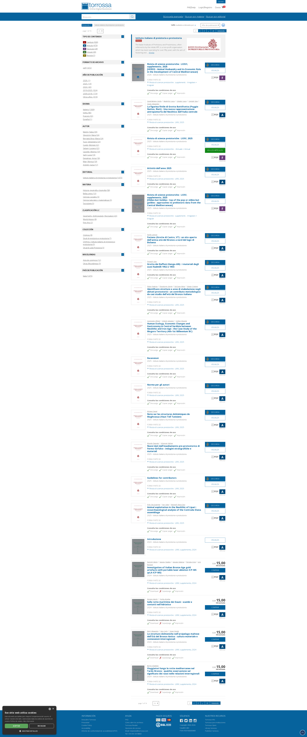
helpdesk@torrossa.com (139, 731)
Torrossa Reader (131, 725)
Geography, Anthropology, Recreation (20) (100, 216)
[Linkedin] (191, 721)
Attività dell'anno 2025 (159, 168)
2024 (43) (87, 87)
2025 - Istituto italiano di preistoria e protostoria (166, 114)
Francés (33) (88, 116)
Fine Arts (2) (88, 222)
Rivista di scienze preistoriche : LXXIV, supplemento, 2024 (172, 549)
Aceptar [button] (16, 726)
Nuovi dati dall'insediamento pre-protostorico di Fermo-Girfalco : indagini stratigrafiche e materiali (173, 449)
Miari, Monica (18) (90, 161)
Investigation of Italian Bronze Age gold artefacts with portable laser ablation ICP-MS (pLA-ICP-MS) (171, 570)
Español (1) (87, 119)
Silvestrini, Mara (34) (91, 135)
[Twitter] (186, 721)
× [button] (53, 709)
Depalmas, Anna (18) (91, 158)
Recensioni (153, 358)
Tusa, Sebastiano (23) (92, 141)
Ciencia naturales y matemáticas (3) (97, 200)
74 (213, 31)
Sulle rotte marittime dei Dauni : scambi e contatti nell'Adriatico (169, 603)
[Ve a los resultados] (132, 16)
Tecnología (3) (88, 203)
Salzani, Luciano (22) (91, 148)
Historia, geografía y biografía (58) (96, 190)
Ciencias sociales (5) (91, 197)
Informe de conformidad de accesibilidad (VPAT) (99, 731)
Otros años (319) (90, 97)
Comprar (215, 570)
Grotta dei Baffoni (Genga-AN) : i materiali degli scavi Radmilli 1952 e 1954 (173, 265)
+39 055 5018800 (135, 734)
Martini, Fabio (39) (90, 132)
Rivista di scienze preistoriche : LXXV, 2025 (166, 122)
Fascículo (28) (91, 49)
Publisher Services (211, 731)
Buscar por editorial (215, 16)
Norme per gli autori (158, 384)
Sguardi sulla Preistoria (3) (93, 247)
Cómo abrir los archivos (134, 722)
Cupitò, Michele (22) (91, 145)
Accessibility (86, 728)
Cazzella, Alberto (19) (91, 151)
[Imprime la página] (223, 25)
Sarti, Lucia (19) (89, 155)
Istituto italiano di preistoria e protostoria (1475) (102, 177)
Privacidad (85, 722)
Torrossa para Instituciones (215, 722)
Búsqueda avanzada (173, 16)
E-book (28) (90, 52)
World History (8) (90, 219)
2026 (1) (86, 80)
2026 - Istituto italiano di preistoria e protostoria (166, 74)
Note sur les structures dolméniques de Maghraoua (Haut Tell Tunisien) (168, 415)
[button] (195, 25)
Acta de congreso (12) (92, 260)
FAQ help (191, 7)
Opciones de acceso (133, 728)
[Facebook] (181, 721)
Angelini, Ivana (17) (90, 165)
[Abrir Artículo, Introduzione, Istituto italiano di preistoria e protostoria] (138, 546)
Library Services (211, 728)
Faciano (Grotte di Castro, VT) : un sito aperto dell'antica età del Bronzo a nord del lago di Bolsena (172, 240)
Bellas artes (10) (89, 193)
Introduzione (154, 539)
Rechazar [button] (42, 726)
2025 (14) (87, 83)
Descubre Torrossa (89, 720)
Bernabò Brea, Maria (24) (93, 138)
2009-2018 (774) (90, 93)
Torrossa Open (210, 725)
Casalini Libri (184, 728)
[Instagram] (195, 721)
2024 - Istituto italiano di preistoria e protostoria (166, 542)
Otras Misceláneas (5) (92, 263)
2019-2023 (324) (90, 90)
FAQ (126, 720)
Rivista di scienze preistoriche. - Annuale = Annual (169, 149)
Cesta (220, 7)
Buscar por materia (194, 16)
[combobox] (109, 16)
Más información (28, 721)
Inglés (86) (87, 112)
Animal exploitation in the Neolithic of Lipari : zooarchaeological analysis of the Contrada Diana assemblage (174, 510)
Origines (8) (87, 235)
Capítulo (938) (91, 42)
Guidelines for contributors (161, 477)
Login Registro (205, 7)
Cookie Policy (87, 725)
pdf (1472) (87, 68)
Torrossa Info (210, 720)
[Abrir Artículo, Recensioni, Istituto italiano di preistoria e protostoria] (138, 366)
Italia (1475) (87, 276)
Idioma (221, 2)
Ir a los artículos (215, 150)
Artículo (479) (91, 45)
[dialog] (29, 720)
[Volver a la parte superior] (302, 732)
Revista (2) (89, 55)
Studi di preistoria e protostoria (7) (97, 238)
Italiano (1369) (89, 109)
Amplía (151, 52)
